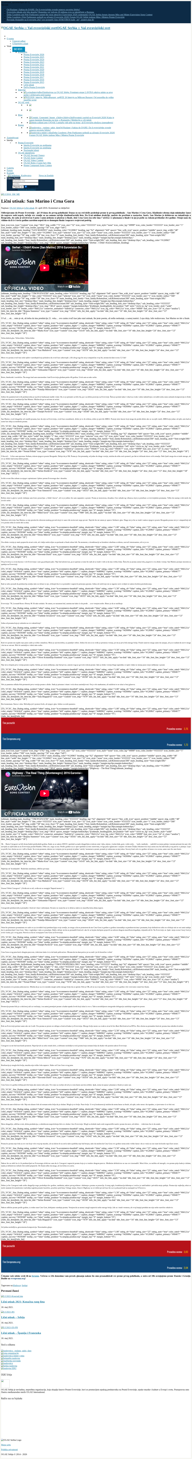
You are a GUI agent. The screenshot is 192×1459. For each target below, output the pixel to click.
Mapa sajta (6, 1445)
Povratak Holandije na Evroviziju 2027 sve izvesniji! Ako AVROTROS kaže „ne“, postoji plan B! (50, 19)
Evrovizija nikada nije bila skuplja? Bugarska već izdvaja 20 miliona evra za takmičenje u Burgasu (50, 12)
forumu (35, 1276)
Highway (17, 1285)
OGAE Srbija (16, 208)
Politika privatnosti (9, 1449)
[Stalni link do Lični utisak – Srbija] (7, 1312)
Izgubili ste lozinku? (27, 189)
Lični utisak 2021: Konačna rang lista (23, 1301)
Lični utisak (29, 208)
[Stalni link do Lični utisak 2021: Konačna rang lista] (12, 1296)
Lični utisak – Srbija (13, 1317)
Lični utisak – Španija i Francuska (21, 1332)
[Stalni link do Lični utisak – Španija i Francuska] (9, 1327)
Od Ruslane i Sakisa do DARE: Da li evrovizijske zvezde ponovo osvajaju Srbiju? (43, 9)
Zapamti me (33, 187)
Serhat (24, 1285)
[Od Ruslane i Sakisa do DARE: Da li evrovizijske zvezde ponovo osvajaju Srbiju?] (16, 1351)
